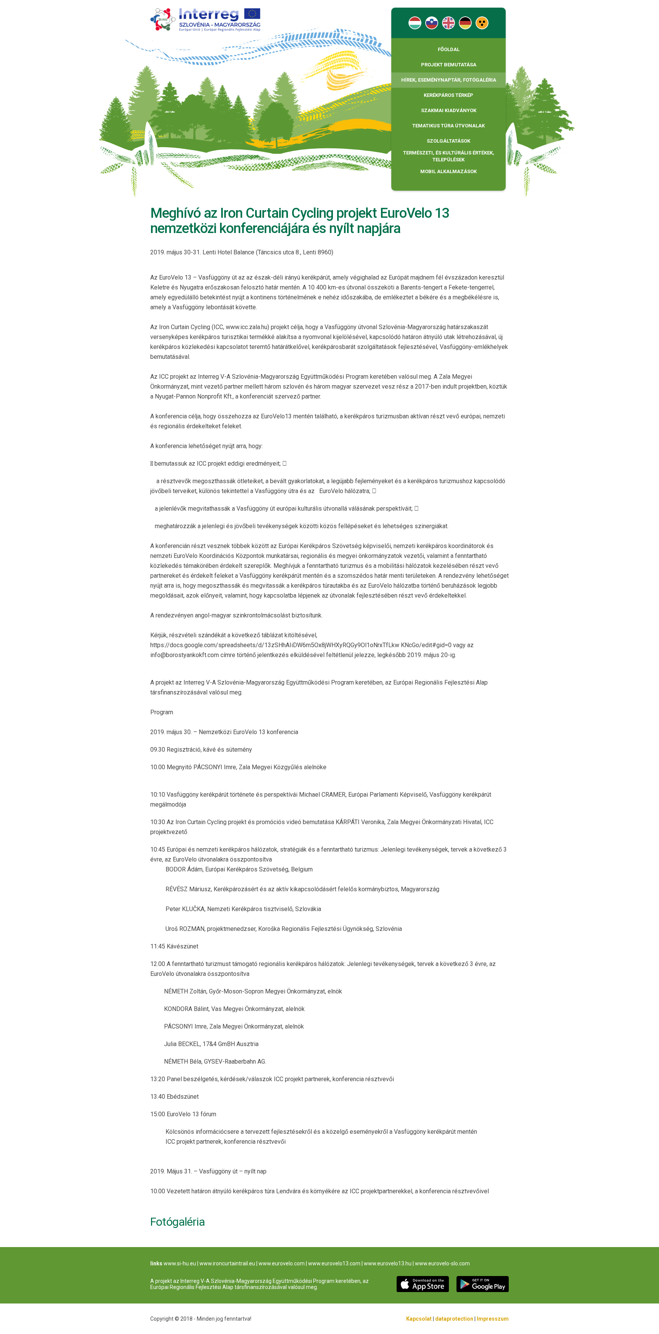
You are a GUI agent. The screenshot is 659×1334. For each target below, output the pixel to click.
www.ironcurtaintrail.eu (227, 1263)
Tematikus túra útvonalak (448, 126)
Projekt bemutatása (448, 65)
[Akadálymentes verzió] (482, 22)
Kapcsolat (419, 1319)
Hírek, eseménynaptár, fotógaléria (448, 80)
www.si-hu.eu (180, 1263)
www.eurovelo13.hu (387, 1263)
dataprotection (454, 1319)
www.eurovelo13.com (334, 1263)
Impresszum (493, 1319)
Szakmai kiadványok (448, 110)
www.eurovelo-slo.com (442, 1263)
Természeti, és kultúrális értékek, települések (448, 156)
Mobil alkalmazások (448, 171)
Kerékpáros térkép (448, 95)
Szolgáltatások (448, 141)
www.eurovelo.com (282, 1263)
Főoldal (449, 49)
